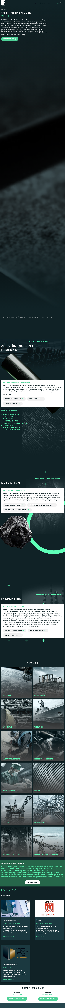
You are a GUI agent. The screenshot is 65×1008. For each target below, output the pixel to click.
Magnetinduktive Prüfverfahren (15, 426)
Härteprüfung (8, 422)
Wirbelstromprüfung (11, 417)
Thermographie (8, 428)
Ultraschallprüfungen (11, 430)
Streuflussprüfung (10, 420)
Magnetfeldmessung (10, 424)
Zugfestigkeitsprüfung (11, 433)
